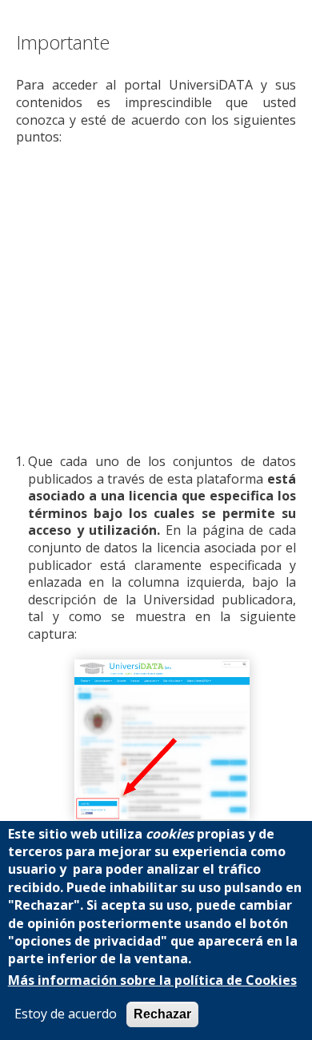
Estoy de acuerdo (65, 1014)
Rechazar (162, 1014)
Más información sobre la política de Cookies (152, 980)
